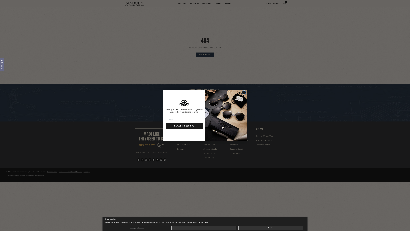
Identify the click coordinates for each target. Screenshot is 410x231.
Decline (271, 228)
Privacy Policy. (204, 222)
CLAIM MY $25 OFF (184, 126)
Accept (203, 228)
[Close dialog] (244, 92)
